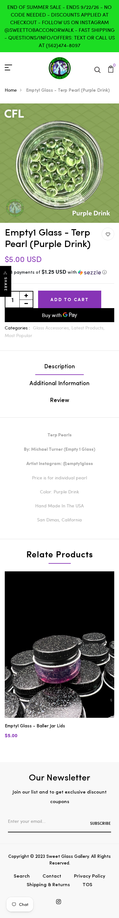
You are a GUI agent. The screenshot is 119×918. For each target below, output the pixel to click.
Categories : (17, 328)
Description (59, 367)
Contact (52, 876)
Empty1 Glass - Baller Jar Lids (35, 726)
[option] (59, 660)
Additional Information (59, 384)
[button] (59, 273)
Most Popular (18, 335)
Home (11, 90)
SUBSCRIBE (100, 823)
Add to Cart (69, 299)
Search (22, 876)
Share (5, 284)
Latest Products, (88, 328)
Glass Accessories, (52, 328)
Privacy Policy (89, 876)
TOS (87, 885)
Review (59, 401)
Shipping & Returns (48, 885)
